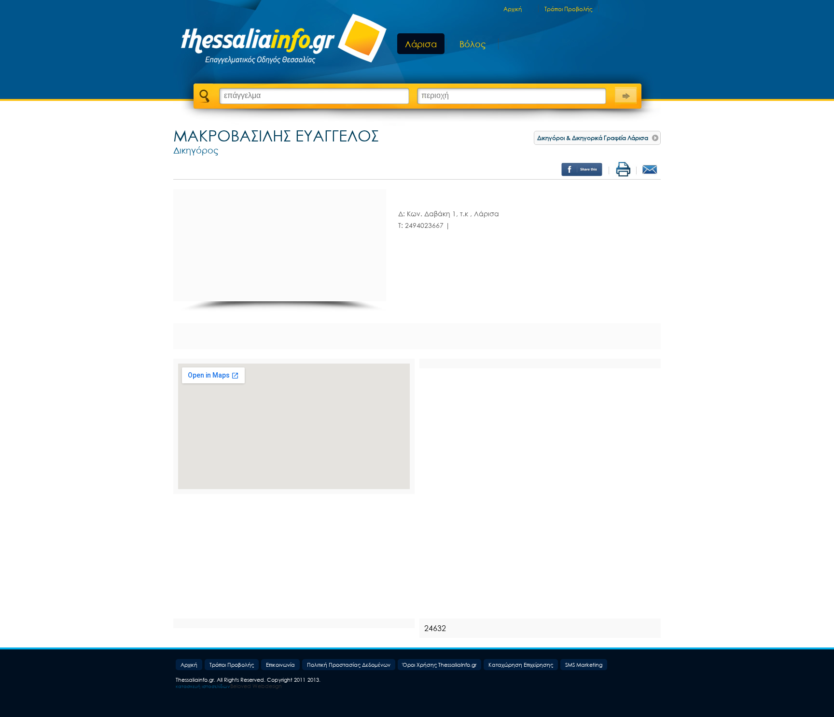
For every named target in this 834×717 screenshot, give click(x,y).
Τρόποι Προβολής (568, 9)
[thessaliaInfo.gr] (278, 41)
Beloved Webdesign (256, 686)
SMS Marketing (583, 664)
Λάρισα (421, 44)
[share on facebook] (583, 170)
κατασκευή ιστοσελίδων (203, 686)
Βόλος (472, 44)
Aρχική (512, 9)
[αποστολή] (653, 170)
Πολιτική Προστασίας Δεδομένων (348, 664)
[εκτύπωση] (624, 170)
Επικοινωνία (280, 664)
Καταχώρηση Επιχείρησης (520, 664)
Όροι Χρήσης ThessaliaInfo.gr (439, 664)
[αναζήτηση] (626, 94)
